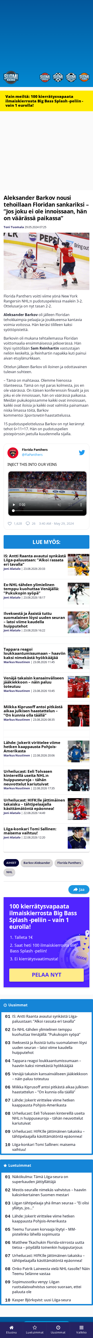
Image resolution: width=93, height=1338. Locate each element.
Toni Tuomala (14, 227)
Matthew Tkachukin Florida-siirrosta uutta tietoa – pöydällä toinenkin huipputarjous (48, 1245)
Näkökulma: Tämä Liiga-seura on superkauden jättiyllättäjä (40, 1179)
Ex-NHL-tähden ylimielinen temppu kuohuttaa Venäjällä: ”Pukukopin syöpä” (31, 589)
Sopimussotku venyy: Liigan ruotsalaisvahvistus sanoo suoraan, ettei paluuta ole (46, 1286)
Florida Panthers (69, 863)
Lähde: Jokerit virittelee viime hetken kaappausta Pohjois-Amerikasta (32, 747)
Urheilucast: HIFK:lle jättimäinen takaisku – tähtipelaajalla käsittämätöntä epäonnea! (34, 804)
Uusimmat (18, 1004)
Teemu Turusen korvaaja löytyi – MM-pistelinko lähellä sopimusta (44, 1232)
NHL (9, 872)
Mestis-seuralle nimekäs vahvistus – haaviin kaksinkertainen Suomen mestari (49, 1192)
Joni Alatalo (12, 569)
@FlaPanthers (32, 454)
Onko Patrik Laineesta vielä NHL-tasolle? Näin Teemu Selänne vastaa (51, 1271)
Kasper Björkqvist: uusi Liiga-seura (41, 1299)
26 (33, 523)
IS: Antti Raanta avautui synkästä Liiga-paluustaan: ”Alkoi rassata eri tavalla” (35, 560)
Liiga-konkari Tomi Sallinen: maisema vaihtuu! (30, 831)
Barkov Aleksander (36, 863)
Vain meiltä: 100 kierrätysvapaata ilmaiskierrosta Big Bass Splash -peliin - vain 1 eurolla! (44, 101)
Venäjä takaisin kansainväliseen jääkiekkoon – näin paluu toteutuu (34, 682)
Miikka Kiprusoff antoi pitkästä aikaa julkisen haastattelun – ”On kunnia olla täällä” (33, 711)
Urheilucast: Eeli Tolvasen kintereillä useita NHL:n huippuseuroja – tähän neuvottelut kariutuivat (28, 778)
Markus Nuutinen (17, 662)
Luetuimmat (19, 1165)
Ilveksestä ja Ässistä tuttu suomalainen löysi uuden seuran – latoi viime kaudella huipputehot (34, 620)
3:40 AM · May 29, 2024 (56, 523)
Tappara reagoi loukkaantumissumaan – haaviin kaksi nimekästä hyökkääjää (34, 653)
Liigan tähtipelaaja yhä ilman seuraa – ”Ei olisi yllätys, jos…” (50, 1205)
